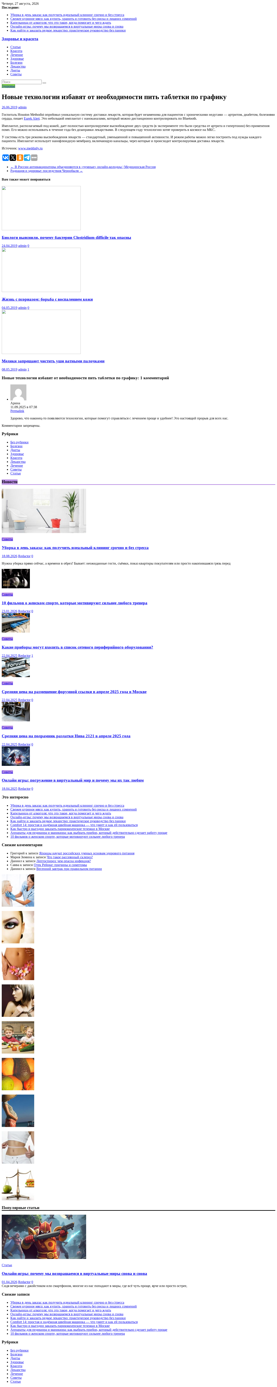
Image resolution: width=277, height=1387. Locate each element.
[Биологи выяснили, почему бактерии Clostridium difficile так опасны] (41, 229)
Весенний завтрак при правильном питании (69, 869)
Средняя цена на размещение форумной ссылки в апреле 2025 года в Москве (74, 691)
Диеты (15, 70)
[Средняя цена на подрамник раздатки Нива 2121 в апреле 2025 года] (16, 720)
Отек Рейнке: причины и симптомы (60, 865)
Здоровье (17, 58)
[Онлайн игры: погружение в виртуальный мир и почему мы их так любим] (16, 764)
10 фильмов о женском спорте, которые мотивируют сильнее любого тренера (74, 603)
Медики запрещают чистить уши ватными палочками (53, 361)
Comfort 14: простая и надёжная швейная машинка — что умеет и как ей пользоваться (74, 825)
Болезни (16, 62)
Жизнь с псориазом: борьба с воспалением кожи (47, 299)
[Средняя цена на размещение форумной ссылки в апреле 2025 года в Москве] (16, 676)
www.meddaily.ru (30, 148)
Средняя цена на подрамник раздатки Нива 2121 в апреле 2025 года (66, 736)
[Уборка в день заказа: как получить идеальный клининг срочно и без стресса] (44, 532)
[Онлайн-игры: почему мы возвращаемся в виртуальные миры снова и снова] (44, 1258)
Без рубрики (19, 442)
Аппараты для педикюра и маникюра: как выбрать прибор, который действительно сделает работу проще (88, 833)
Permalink (17, 411)
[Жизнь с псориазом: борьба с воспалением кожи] (41, 291)
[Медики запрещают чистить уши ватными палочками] (41, 353)
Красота (16, 51)
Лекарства (18, 66)
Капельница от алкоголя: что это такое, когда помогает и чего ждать (60, 22)
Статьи (15, 47)
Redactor (24, 556)
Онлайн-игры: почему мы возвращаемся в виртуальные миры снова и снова (66, 26)
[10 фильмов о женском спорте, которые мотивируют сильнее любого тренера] (16, 587)
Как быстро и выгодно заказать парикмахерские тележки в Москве (60, 829)
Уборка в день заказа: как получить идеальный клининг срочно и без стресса (67, 15)
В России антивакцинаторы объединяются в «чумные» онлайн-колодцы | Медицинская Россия (83, 167)
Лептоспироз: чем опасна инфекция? (63, 861)
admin (22, 107)
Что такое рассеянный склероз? (70, 857)
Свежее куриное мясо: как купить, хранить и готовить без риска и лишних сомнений (73, 19)
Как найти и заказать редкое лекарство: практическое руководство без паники (68, 30)
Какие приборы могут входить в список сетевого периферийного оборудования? (77, 647)
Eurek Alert (32, 118)
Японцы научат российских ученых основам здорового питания (86, 853)
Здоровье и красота (20, 38)
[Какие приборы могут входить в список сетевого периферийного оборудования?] (16, 631)
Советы (16, 74)
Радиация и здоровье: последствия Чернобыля (46, 171)
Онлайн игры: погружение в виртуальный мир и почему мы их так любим (73, 780)
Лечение (16, 55)
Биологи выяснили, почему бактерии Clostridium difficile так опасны (66, 237)
